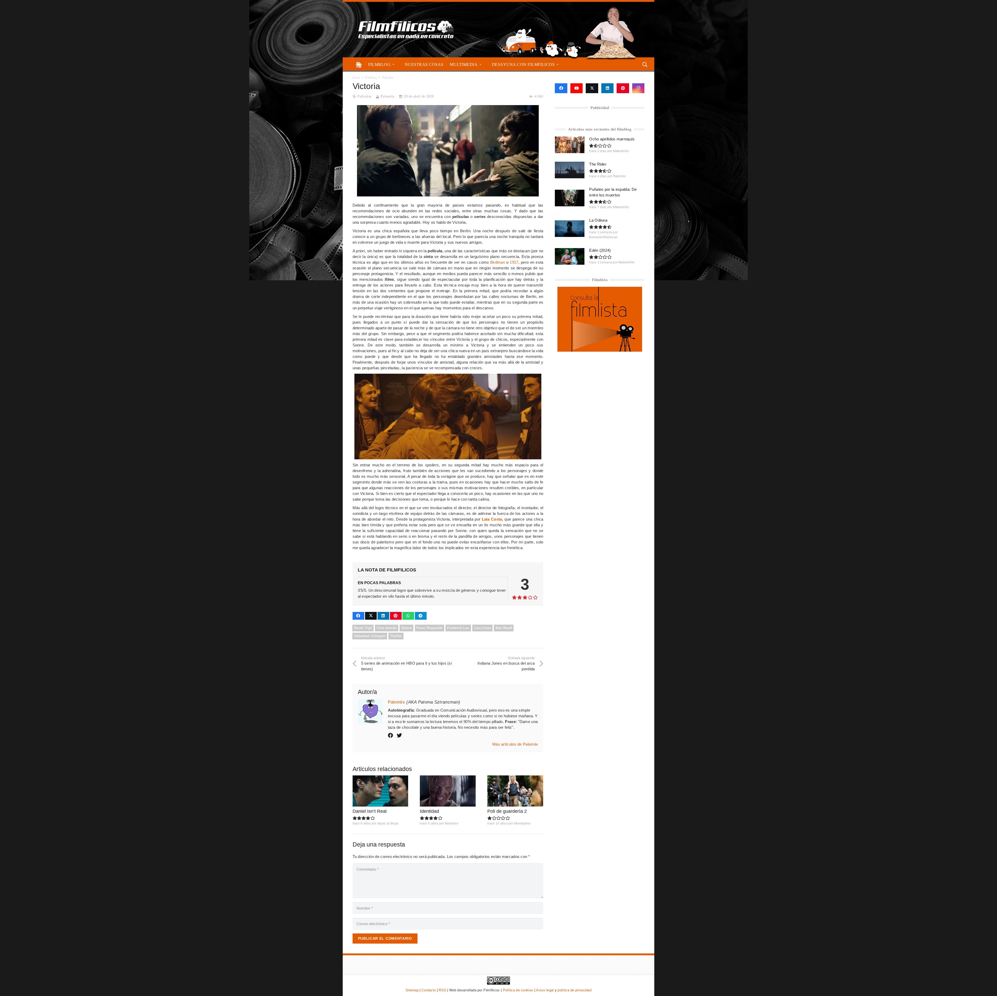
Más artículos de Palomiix (515, 744)
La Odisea (598, 220)
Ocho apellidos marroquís (612, 139)
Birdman (497, 262)
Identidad (429, 811)
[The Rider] (569, 170)
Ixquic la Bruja (388, 823)
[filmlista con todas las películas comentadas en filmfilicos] (599, 350)
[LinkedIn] (607, 88)
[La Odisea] (569, 228)
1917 (514, 262)
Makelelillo (621, 151)
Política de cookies (518, 990)
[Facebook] (561, 88)
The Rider (598, 164)
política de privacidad (574, 990)
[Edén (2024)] (569, 256)
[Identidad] (448, 791)
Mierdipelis (522, 823)
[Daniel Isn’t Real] (380, 791)
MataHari (451, 823)
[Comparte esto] (358, 616)
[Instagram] (638, 88)
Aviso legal (545, 990)
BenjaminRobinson (603, 237)
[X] (592, 88)
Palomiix (387, 96)
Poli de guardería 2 (507, 811)
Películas (364, 96)
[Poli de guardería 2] (515, 791)
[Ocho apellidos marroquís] (569, 145)
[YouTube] (576, 88)
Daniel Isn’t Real (370, 811)
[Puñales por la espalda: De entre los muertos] (569, 198)
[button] (393, 64)
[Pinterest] (623, 88)
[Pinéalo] (396, 616)
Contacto (429, 990)
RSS (442, 990)
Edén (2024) (600, 250)
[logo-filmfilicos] (406, 29)
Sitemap (412, 990)
